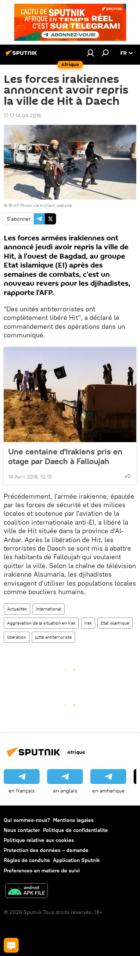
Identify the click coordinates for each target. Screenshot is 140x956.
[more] (127, 476)
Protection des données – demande (46, 850)
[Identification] (90, 52)
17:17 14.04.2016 (22, 115)
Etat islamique (115, 623)
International (48, 609)
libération (16, 637)
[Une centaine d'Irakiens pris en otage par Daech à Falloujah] (70, 394)
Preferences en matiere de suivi (42, 870)
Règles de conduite (27, 860)
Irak (88, 623)
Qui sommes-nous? (27, 820)
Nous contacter (22, 830)
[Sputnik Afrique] (22, 55)
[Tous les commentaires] (11, 945)
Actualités (17, 609)
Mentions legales (73, 820)
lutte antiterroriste (53, 637)
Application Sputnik (76, 860)
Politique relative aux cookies (39, 840)
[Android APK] (26, 891)
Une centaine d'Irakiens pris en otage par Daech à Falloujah (65, 456)
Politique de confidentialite (75, 830)
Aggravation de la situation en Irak (41, 623)
